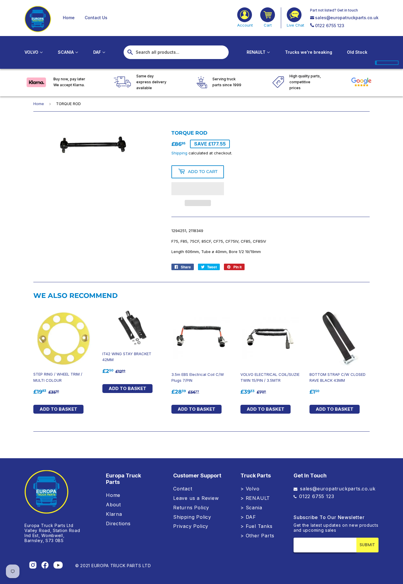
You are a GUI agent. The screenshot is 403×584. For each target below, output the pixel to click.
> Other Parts (257, 536)
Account (245, 25)
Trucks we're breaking (308, 52)
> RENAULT (255, 498)
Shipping (179, 153)
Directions (118, 523)
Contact (182, 489)
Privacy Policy (190, 526)
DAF (97, 52)
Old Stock (357, 52)
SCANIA (66, 52)
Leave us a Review (196, 498)
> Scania (251, 507)
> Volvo (250, 489)
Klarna (114, 514)
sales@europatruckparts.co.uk (347, 17)
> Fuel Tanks (256, 526)
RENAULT (257, 52)
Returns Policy (191, 507)
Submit (367, 545)
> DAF (248, 517)
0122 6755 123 (329, 25)
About (113, 505)
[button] (197, 188)
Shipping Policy (192, 517)
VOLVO (32, 52)
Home (69, 17)
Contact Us (96, 17)
